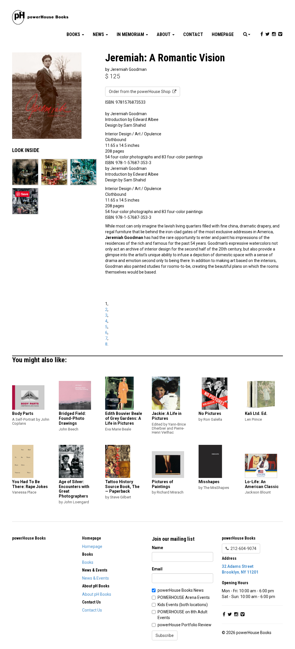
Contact (193, 34)
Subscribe (165, 635)
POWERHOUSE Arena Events (184, 597)
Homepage (223, 34)
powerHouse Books (29, 538)
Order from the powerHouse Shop (140, 91)
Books (74, 34)
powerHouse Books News (181, 590)
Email (157, 569)
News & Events (95, 578)
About (164, 34)
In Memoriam (131, 34)
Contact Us (92, 610)
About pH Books (96, 594)
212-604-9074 (242, 548)
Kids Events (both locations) (183, 604)
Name (157, 547)
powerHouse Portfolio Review (184, 625)
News (99, 34)
